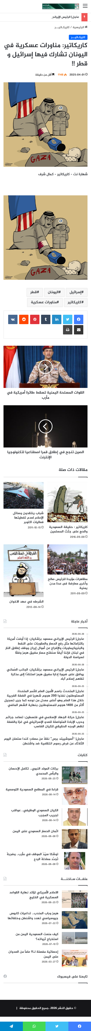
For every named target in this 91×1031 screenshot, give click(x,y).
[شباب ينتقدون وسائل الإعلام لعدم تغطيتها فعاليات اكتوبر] (24, 495)
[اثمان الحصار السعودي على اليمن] (75, 839)
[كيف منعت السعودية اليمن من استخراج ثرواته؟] (75, 938)
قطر (33, 292)
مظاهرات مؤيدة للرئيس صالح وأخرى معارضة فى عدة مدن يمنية (68, 583)
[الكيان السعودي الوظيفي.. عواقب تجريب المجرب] (75, 817)
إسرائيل (75, 292)
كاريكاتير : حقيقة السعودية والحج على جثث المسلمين (68, 529)
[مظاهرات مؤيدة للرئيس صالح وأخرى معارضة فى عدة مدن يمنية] (67, 559)
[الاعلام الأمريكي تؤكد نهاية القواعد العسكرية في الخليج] (75, 899)
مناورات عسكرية (44, 302)
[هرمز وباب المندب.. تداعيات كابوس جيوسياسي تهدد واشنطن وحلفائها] (75, 920)
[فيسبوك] (78, 319)
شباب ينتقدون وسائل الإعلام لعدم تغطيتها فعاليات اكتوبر (28, 518)
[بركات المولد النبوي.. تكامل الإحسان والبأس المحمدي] (75, 775)
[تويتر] (67, 319)
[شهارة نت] (60, 6)
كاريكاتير (74, 302)
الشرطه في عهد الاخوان (26, 601)
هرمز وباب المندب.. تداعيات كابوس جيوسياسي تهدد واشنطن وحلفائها (33, 916)
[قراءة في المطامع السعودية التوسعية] (75, 796)
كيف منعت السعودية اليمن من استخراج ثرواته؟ (37, 937)
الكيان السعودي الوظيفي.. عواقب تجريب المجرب (34, 813)
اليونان (53, 292)
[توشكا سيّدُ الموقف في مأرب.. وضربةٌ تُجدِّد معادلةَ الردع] (75, 861)
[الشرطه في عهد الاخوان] (24, 570)
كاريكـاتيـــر (62, 27)
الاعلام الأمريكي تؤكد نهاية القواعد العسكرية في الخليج (33, 895)
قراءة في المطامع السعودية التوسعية (32, 789)
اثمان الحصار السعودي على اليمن (35, 831)
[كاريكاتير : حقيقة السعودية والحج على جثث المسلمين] (67, 502)
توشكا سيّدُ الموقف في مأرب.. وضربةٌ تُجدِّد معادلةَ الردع (32, 857)
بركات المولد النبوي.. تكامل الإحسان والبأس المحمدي (33, 771)
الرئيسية (79, 27)
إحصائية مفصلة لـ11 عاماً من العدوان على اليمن (33, 954)
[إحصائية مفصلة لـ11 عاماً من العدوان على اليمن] (75, 958)
